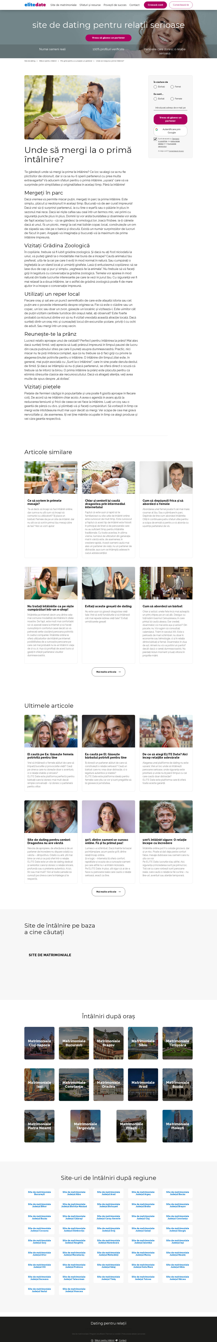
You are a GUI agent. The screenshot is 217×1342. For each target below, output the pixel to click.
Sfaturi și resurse (90, 5)
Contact (134, 5)
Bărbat (161, 98)
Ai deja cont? (171, 151)
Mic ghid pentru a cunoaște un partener (76, 61)
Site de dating (29, 61)
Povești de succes (115, 5)
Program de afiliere (97, 1334)
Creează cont (155, 5)
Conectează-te (181, 5)
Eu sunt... (158, 94)
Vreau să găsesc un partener (108, 37)
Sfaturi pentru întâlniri (48, 61)
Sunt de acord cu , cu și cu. (169, 142)
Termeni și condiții (113, 1334)
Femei (178, 86)
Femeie (178, 98)
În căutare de (161, 82)
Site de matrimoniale (63, 5)
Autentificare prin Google (172, 131)
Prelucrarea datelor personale (133, 1334)
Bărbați (161, 86)
